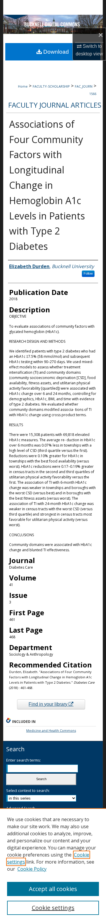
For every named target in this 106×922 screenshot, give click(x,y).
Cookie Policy (32, 869)
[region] (53, 865)
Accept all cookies (53, 889)
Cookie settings (53, 908)
